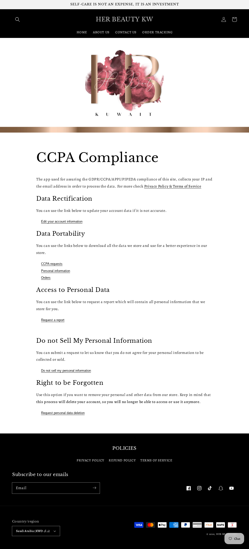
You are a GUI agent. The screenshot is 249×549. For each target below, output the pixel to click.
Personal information (55, 271)
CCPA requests (51, 264)
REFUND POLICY (122, 460)
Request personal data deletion (63, 413)
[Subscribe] (94, 488)
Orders (46, 277)
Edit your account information (61, 221)
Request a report (52, 320)
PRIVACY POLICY (90, 460)
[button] (17, 19)
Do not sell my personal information (66, 370)
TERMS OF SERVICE (156, 460)
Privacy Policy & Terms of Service (172, 186)
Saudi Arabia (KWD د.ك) (33, 531)
